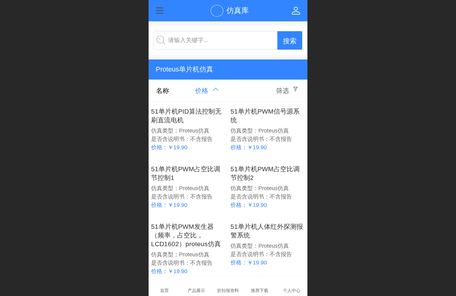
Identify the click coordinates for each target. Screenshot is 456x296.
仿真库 (237, 10)
